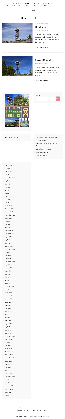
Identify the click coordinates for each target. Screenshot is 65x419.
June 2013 (8, 367)
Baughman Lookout (42, 152)
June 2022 (8, 224)
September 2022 (10, 215)
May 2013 (7, 370)
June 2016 (8, 308)
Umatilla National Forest (41, 24)
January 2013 (8, 373)
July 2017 (7, 290)
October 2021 (9, 230)
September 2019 (10, 262)
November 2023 (9, 190)
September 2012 (10, 376)
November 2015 (9, 317)
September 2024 (10, 178)
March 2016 (8, 311)
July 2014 (7, 342)
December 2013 (9, 352)
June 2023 (8, 203)
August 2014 (8, 339)
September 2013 (10, 358)
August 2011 (8, 392)
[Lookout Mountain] (17, 66)
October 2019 (9, 258)
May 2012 (7, 383)
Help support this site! (11, 137)
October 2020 (9, 246)
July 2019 (7, 265)
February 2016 (9, 314)
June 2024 (8, 184)
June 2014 (8, 345)
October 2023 (9, 193)
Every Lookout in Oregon (32, 3)
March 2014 (8, 349)
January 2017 (8, 299)
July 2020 (7, 252)
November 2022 (9, 209)
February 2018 (9, 280)
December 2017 (9, 283)
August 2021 (8, 237)
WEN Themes (45, 416)
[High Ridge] (17, 33)
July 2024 (7, 181)
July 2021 (7, 240)
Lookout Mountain (43, 60)
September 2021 (10, 234)
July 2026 (7, 168)
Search (38, 95)
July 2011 (7, 395)
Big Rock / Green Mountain (44, 149)
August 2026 (8, 165)
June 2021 (8, 243)
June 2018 (8, 274)
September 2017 (10, 286)
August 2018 (8, 271)
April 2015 (8, 330)
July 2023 (7, 199)
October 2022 (9, 212)
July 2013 (7, 364)
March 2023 (8, 206)
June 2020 (8, 255)
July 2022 (7, 221)
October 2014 (9, 333)
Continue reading (42, 47)
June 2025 (8, 175)
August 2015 (8, 324)
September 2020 (10, 249)
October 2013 (9, 355)
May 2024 (7, 187)
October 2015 (9, 321)
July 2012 (7, 380)
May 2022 (7, 227)
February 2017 (9, 296)
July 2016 (7, 305)
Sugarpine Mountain (42, 155)
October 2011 (9, 389)
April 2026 (8, 171)
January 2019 (8, 268)
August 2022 (8, 218)
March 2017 (8, 293)
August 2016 (8, 302)
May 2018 (7, 277)
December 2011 (9, 386)
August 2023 (8, 196)
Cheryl (46, 30)
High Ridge (40, 26)
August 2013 (8, 361)
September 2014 (10, 336)
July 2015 (7, 327)
